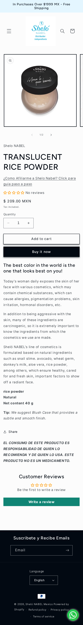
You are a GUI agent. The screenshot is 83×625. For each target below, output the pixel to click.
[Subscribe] (67, 550)
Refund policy (37, 609)
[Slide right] (51, 135)
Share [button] (13, 432)
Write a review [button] (42, 502)
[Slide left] (32, 135)
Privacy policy (60, 609)
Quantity (9, 214)
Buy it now (41, 252)
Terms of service (43, 616)
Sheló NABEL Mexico (39, 604)
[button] (9, 31)
